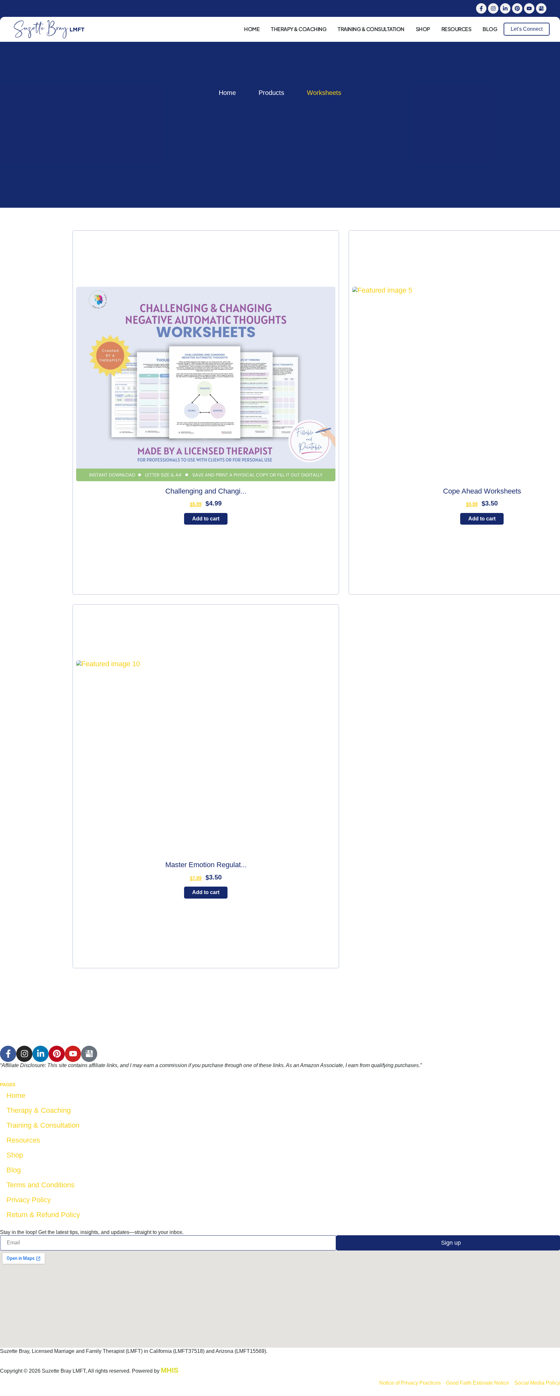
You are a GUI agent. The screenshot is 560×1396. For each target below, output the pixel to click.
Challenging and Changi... (205, 491)
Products (271, 92)
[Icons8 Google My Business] (541, 8)
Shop (423, 29)
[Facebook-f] (481, 8)
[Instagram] (493, 8)
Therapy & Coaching (298, 29)
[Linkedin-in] (505, 8)
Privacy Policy (28, 1200)
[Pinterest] (517, 8)
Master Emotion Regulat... (206, 865)
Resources (456, 29)
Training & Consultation (371, 29)
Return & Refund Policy (43, 1215)
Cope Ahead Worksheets (482, 491)
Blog (490, 29)
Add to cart (205, 518)
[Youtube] (529, 8)
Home (252, 29)
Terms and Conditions (40, 1185)
